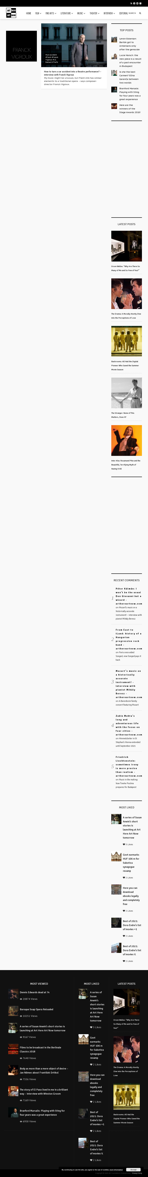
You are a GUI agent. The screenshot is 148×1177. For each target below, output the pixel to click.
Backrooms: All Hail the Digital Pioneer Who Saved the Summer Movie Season (125, 365)
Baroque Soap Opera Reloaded (36, 1009)
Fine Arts (50, 13)
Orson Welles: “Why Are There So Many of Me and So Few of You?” (126, 1024)
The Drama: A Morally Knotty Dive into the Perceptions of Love (126, 1071)
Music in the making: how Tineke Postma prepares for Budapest (127, 783)
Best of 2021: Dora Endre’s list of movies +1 (132, 925)
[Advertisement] (129, 168)
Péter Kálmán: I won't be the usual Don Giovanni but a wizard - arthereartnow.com (129, 596)
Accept (133, 1169)
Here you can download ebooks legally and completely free (131, 896)
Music (80, 13)
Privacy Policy (137, 1173)
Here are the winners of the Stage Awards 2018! (130, 109)
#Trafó (55, 62)
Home (28, 13)
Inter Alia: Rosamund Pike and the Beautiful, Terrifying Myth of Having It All (125, 464)
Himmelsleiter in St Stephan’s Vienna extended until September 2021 (128, 742)
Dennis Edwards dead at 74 (35, 992)
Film (37, 13)
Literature (66, 13)
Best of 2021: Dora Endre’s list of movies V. (132, 950)
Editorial (123, 13)
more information (116, 1170)
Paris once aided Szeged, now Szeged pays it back (128, 656)
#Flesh (48, 57)
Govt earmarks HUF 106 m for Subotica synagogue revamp (131, 862)
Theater (93, 13)
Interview (108, 13)
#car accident (51, 55)
